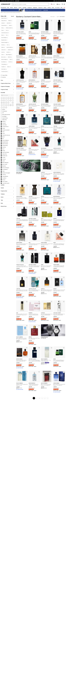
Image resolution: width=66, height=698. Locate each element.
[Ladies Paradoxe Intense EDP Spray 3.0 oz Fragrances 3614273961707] (39, 137)
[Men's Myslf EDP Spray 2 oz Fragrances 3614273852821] (51, 93)
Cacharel (4, 123)
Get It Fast (4, 77)
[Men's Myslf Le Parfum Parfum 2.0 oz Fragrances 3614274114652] (39, 253)
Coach (3, 133)
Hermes (3, 150)
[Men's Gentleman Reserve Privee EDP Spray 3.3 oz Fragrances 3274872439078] (51, 278)
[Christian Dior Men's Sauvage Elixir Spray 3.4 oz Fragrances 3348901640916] (27, 115)
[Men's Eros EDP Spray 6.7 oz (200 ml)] (51, 185)
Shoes (53, 7)
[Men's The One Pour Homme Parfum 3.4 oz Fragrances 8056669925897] (51, 372)
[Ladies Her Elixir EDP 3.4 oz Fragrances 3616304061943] (39, 302)
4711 (3, 112)
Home (2, 12)
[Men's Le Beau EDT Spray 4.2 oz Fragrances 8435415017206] (39, 278)
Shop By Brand (3, 7)
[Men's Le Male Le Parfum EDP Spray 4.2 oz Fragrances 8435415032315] (27, 69)
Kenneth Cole (4, 155)
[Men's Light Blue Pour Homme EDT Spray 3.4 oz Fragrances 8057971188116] (27, 326)
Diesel (3, 136)
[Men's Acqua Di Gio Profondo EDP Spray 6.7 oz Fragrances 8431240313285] (64, 372)
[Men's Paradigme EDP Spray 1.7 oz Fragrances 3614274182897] (64, 348)
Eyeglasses (35, 7)
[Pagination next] (47, 398)
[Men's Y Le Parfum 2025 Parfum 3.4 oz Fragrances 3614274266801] (39, 348)
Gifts (61, 7)
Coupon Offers (4, 75)
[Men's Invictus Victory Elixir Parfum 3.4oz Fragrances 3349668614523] (51, 137)
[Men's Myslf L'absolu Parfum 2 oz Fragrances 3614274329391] (64, 302)
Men (8, 7)
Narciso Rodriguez (5, 167)
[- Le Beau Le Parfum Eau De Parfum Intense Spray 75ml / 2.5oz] (27, 253)
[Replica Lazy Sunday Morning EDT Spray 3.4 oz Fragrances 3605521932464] (64, 185)
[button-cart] (64, 4)
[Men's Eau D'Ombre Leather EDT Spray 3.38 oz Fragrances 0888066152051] (51, 161)
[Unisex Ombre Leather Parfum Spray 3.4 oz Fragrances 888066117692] (64, 115)
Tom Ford (4, 174)
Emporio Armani (5, 143)
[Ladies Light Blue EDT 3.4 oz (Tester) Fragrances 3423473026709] (51, 348)
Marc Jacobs (4, 164)
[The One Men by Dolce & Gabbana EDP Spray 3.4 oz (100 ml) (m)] (27, 45)
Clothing (49, 7)
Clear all (12, 16)
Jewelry (19, 7)
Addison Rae (4, 119)
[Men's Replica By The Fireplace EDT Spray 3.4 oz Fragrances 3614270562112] (39, 69)
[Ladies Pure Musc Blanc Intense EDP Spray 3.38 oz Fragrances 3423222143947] (64, 161)
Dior (3, 138)
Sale (64, 7)
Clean (3, 131)
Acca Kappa (4, 116)
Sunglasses (30, 7)
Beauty (45, 7)
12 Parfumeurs (4, 111)
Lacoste (3, 157)
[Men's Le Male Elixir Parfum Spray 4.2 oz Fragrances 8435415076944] (39, 45)
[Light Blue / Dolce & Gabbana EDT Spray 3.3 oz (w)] (27, 372)
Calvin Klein (4, 124)
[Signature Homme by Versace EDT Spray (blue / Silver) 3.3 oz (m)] (64, 278)
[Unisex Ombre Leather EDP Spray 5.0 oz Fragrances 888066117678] (27, 207)
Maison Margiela (5, 162)
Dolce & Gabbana (5, 140)
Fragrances (40, 7)
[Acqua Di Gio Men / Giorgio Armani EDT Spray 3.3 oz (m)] (51, 231)
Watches (15, 7)
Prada (3, 171)
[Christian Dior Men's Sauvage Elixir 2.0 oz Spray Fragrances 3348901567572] (39, 231)
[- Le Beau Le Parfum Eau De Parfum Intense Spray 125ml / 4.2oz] (64, 137)
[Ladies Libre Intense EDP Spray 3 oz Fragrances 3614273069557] (64, 93)
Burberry (3, 121)
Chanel (3, 128)
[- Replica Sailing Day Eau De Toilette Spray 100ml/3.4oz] (39, 372)
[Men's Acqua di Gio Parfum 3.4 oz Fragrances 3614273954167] (27, 231)
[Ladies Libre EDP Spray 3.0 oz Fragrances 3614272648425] (27, 137)
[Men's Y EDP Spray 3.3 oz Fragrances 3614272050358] (27, 21)
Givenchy (4, 147)
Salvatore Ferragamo (6, 172)
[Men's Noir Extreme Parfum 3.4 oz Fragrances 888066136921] (51, 302)
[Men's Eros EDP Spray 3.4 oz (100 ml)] (51, 115)
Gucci (3, 148)
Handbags (24, 7)
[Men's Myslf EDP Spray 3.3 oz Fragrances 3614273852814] (64, 21)
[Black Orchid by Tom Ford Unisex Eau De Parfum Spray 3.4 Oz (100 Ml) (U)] (27, 278)
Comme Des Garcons (6, 135)
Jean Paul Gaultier (5, 152)
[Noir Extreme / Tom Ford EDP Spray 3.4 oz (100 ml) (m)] (51, 69)
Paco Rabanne (5, 169)
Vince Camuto (4, 181)
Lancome (4, 159)
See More (2, 184)
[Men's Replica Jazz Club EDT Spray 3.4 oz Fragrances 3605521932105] (27, 93)
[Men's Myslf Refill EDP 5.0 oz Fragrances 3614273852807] (39, 207)
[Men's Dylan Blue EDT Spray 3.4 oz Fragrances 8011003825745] (64, 207)
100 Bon (3, 109)
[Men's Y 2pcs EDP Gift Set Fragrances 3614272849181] (64, 69)
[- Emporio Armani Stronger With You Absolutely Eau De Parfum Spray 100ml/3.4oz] (64, 253)
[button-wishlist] (62, 4)
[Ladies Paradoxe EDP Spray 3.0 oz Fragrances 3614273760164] (64, 231)
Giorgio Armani (5, 145)
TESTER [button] (47, 362)
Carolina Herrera (5, 126)
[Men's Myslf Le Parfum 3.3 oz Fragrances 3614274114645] (51, 21)
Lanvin (3, 160)
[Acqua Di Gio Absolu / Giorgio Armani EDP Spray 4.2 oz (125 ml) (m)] (27, 185)
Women (11, 7)
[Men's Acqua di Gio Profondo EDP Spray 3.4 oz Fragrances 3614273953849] (39, 115)
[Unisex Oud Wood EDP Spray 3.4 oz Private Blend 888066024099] (51, 45)
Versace (3, 179)
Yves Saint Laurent (5, 183)
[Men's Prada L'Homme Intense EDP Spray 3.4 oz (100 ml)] (51, 253)
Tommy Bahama (5, 176)
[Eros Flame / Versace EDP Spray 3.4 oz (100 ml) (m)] (39, 326)
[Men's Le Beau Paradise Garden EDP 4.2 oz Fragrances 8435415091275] (39, 93)
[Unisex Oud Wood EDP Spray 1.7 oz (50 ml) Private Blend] (39, 185)
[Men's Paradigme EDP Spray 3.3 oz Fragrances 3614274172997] (39, 21)
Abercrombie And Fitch (6, 114)
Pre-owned (57, 7)
